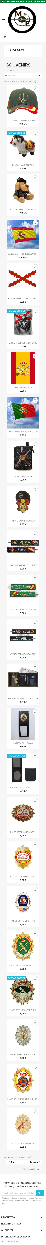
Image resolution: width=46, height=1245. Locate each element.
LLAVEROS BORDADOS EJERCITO (23, 565)
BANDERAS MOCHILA (23, 387)
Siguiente (35, 1162)
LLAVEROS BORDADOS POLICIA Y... (23, 654)
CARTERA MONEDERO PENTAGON (23, 699)
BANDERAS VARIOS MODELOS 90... (23, 298)
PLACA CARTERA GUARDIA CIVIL (23, 1010)
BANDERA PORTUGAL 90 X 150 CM (23, 432)
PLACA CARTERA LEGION (23, 1143)
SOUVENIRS (15, 50)
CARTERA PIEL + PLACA (23, 743)
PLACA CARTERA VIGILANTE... (23, 832)
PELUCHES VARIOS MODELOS (23, 209)
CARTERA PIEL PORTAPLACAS (23, 787)
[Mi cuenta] (43, 20)
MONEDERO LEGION (23, 476)
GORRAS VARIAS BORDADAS (23, 120)
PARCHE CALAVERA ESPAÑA (23, 521)
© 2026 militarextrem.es (13, 1241)
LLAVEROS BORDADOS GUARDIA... (23, 609)
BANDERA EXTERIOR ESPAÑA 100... (23, 254)
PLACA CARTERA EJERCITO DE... (23, 1054)
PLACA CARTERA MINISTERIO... (23, 921)
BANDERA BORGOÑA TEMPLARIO (23, 343)
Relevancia (23, 75)
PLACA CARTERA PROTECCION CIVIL (23, 1099)
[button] (3, 20)
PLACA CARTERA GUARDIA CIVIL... (23, 965)
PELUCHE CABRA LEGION (23, 165)
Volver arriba (31, 1169)
